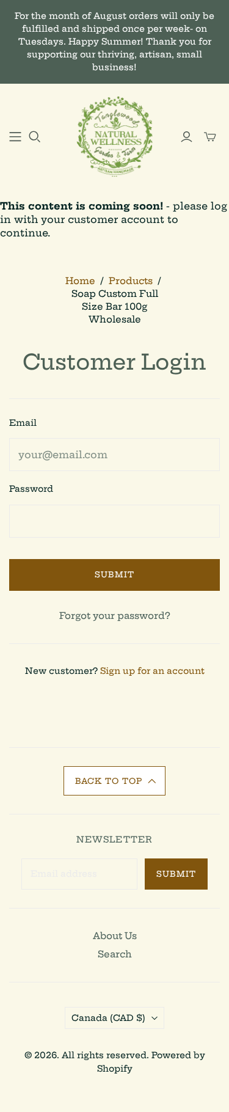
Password (31, 488)
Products (131, 281)
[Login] (186, 137)
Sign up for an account (152, 670)
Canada (108, 1017)
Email (23, 422)
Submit (114, 574)
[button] (115, 781)
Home (80, 281)
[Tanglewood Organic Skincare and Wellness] (114, 135)
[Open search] (35, 137)
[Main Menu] (15, 137)
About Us (115, 936)
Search (115, 954)
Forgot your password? (114, 615)
